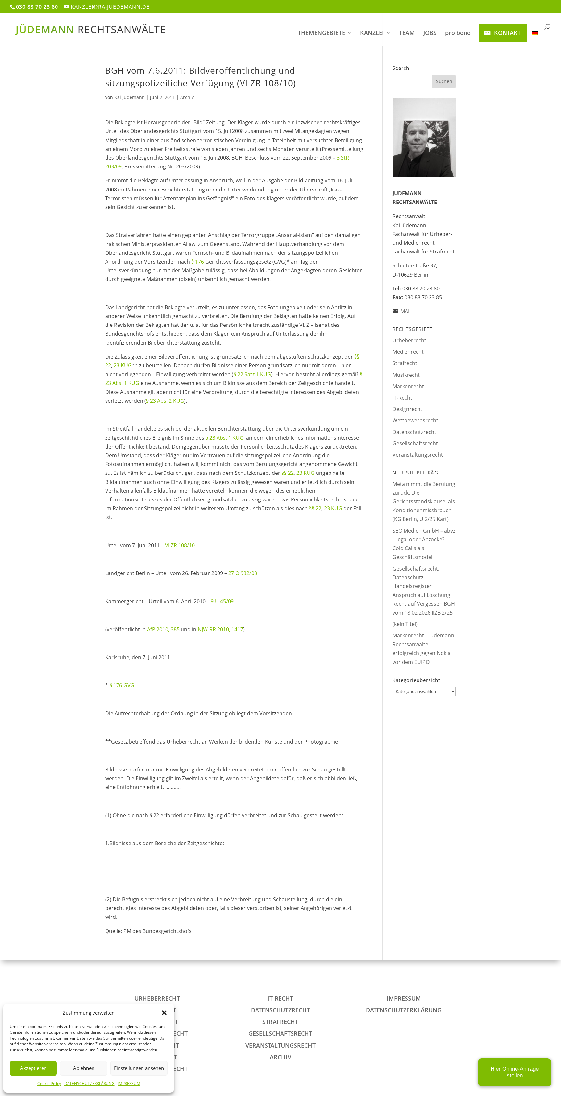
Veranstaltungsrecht (418, 454)
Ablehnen (83, 1068)
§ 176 (197, 261)
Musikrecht (406, 374)
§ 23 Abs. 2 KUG (165, 400)
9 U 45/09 (222, 601)
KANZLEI (372, 34)
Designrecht (407, 409)
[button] (164, 1012)
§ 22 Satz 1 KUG (252, 374)
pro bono (458, 34)
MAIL (406, 311)
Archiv (187, 97)
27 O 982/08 (242, 573)
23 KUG (123, 365)
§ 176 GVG (121, 685)
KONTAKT (507, 33)
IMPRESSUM (129, 1083)
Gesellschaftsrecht (415, 443)
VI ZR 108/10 (180, 545)
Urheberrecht (409, 340)
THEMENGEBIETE (321, 34)
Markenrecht (408, 386)
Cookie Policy (49, 1083)
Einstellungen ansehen (139, 1068)
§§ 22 (287, 472)
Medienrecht (408, 351)
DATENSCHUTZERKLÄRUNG (89, 1083)
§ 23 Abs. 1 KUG (224, 437)
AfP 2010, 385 (163, 629)
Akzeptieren (33, 1068)
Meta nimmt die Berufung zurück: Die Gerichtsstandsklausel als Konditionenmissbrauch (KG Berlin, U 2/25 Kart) (424, 501)
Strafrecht (405, 363)
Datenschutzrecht (414, 432)
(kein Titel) (405, 624)
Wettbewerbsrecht (415, 420)
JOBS (430, 34)
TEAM (407, 34)
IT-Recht (402, 397)
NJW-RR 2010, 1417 (220, 629)
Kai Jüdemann (129, 97)
